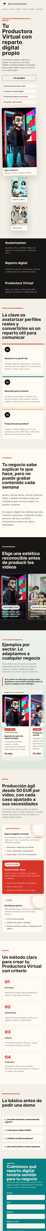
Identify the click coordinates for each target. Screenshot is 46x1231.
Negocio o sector (13, 1221)
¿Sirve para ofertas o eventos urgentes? (23, 1147)
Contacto (39, 9)
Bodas (32, 9)
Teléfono (10, 1212)
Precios (25, 9)
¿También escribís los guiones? (19, 1138)
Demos (11, 9)
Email (9, 1202)
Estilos (18, 9)
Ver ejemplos (19, 78)
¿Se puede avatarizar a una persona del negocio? (22, 1120)
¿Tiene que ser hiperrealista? (18, 1130)
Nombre (10, 1193)
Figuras (5, 9)
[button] (15, 726)
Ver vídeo (8, 753)
